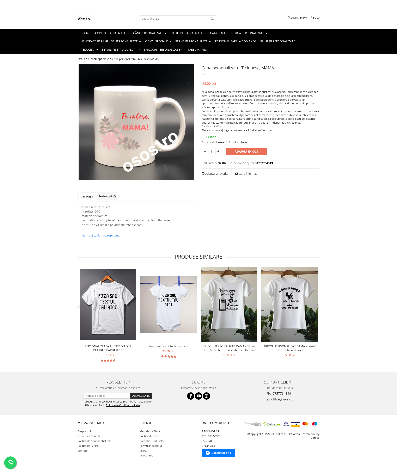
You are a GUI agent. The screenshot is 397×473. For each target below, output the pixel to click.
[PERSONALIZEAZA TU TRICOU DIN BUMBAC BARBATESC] (108, 304)
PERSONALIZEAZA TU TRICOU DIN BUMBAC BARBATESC (108, 348)
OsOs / (83, 59)
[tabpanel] (136, 122)
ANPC (143, 451)
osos (204, 74)
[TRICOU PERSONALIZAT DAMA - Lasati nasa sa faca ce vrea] (289, 304)
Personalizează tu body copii (168, 346)
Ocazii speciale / (100, 59)
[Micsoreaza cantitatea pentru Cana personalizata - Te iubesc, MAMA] (205, 151)
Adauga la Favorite (216, 174)
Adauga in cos (246, 151)
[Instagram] (206, 396)
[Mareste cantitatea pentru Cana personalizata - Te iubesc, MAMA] (218, 151)
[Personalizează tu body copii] (168, 304)
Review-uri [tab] (107, 196)
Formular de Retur (151, 446)
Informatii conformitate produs (100, 235)
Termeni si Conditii (89, 436)
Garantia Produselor (152, 441)
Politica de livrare (88, 446)
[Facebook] (190, 396)
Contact (82, 451)
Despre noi (84, 431)
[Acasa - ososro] (98, 18)
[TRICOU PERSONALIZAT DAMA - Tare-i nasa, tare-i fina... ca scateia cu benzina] (229, 304)
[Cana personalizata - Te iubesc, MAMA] (136, 122)
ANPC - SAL (146, 455)
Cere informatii (248, 174)
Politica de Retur (150, 436)
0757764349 (281, 393)
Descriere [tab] (87, 197)
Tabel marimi (198, 49)
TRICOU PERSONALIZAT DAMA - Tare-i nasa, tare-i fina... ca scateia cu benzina (229, 348)
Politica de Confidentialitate (123, 405)
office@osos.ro (281, 399)
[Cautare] (212, 18)
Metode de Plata (150, 431)
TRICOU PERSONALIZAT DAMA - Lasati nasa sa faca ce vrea (290, 348)
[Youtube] (198, 396)
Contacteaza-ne (221, 452)
